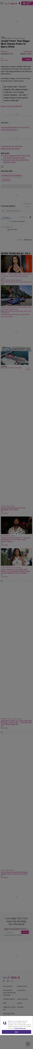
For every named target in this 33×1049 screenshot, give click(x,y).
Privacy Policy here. (20, 1028)
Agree (16, 1032)
